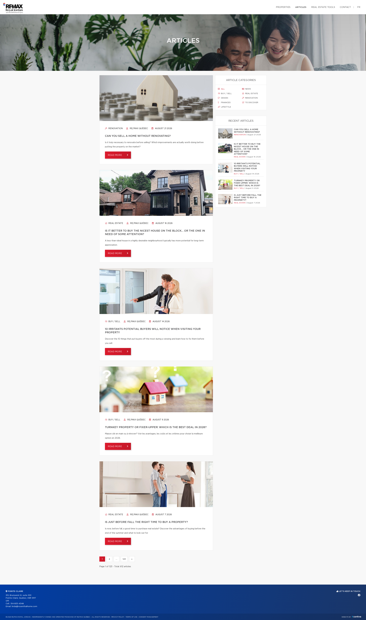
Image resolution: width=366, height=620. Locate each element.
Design (224, 98)
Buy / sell (114, 322)
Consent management (148, 617)
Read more (115, 155)
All (222, 89)
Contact (345, 7)
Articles (300, 7)
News (248, 89)
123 (124, 559)
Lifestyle (225, 107)
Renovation (115, 129)
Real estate (115, 223)
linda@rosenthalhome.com (24, 606)
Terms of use (131, 617)
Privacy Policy (117, 617)
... (116, 559)
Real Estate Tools (323, 7)
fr (358, 7)
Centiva (356, 617)
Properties (283, 7)
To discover (251, 103)
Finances (225, 103)
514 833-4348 (17, 604)
